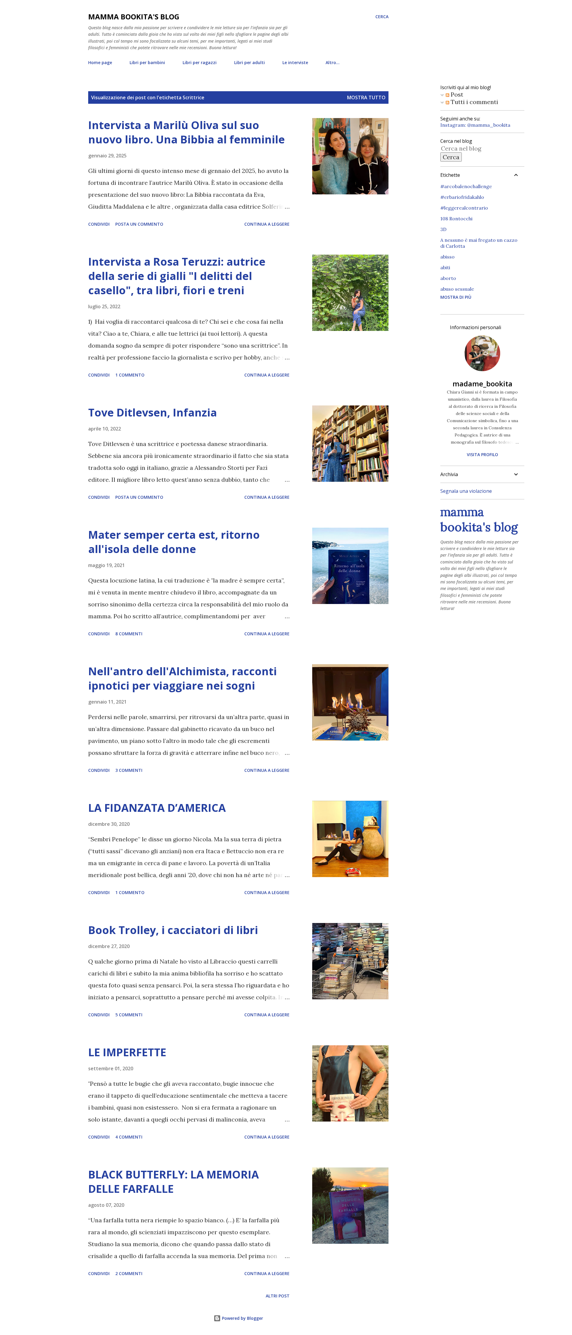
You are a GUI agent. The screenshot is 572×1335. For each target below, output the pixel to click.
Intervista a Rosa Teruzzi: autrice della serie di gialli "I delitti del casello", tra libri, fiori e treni (176, 276)
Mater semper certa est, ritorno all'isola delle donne (174, 541)
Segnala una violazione (466, 491)
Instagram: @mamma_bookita (475, 125)
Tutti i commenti (473, 102)
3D (443, 229)
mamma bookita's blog (133, 16)
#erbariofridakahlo (462, 197)
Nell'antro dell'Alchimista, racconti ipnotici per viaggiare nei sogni (182, 678)
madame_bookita (482, 383)
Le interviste (295, 62)
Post (456, 94)
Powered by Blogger (242, 1318)
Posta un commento (139, 224)
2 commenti (128, 1273)
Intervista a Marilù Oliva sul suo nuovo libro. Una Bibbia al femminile (186, 132)
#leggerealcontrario (464, 208)
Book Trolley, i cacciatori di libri (173, 930)
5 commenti (128, 1014)
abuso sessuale (457, 289)
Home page (100, 62)
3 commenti (128, 770)
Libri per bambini (147, 62)
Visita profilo (482, 454)
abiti (445, 267)
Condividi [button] (99, 224)
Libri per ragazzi (200, 62)
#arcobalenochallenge (466, 186)
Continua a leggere (267, 224)
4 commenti (128, 1137)
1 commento (129, 375)
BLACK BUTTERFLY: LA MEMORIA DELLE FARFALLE (173, 1181)
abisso (447, 257)
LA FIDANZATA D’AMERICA (157, 807)
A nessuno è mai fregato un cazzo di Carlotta (478, 243)
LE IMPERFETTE (127, 1052)
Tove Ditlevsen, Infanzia (152, 412)
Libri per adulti (249, 62)
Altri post (278, 1296)
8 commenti (128, 633)
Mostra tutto (366, 97)
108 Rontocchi (456, 219)
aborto (448, 278)
